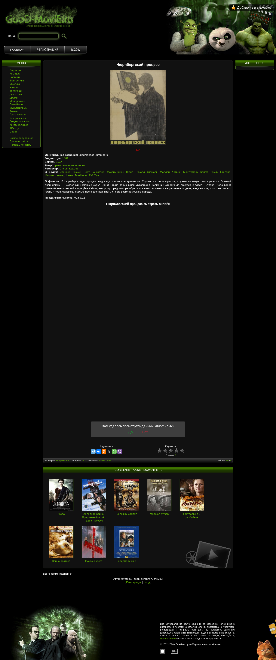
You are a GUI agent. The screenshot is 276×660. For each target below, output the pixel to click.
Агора (61, 513)
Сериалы (15, 70)
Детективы (16, 94)
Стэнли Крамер (69, 168)
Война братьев (61, 560)
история (80, 165)
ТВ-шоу (14, 128)
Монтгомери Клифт (195, 171)
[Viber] (119, 451)
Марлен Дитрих (170, 171)
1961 (65, 158)
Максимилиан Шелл (120, 171)
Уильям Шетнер (54, 175)
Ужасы (14, 87)
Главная (17, 50)
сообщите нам (168, 638)
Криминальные (19, 124)
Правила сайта (19, 141)
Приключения (18, 114)
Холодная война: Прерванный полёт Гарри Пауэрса (94, 517)
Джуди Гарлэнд (221, 171)
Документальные (20, 121)
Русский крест (93, 560)
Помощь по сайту (20, 144)
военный (68, 165)
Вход (76, 50)
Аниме (14, 111)
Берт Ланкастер (94, 171)
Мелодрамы (17, 100)
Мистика (15, 83)
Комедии (15, 73)
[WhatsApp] (114, 451)
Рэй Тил (94, 175)
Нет (145, 432)
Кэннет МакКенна (76, 175)
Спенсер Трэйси (70, 171)
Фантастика (17, 80)
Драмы (14, 97)
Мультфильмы (18, 107)
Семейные (16, 104)
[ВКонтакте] (98, 451)
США (59, 161)
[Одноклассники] (104, 451)
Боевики (15, 76)
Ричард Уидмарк (146, 171)
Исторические (18, 118)
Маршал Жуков (159, 513)
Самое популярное (21, 137)
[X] (109, 451)
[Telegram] (93, 451)
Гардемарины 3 (126, 560)
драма (58, 165)
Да (130, 432)
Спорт (13, 131)
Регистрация (48, 50)
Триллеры (16, 90)
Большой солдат (126, 513)
